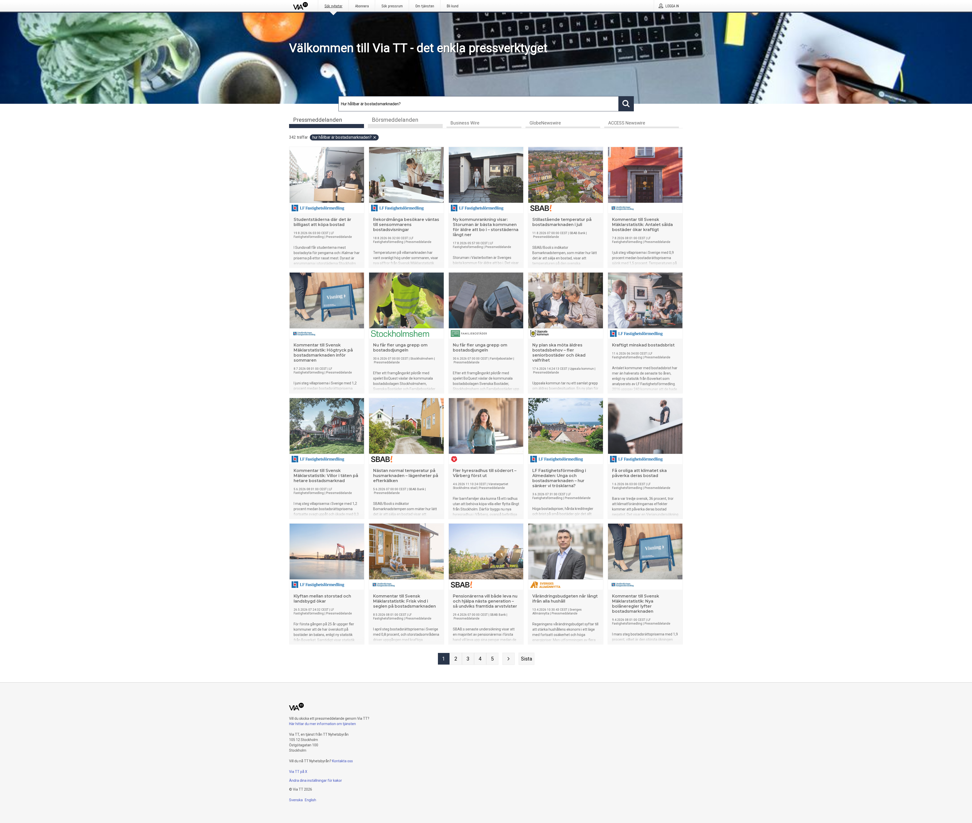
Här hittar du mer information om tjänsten (322, 724)
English (310, 800)
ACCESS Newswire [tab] (626, 123)
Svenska (296, 800)
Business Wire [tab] (465, 123)
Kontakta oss (342, 761)
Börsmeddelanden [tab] (395, 120)
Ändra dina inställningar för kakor (315, 780)
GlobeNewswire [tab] (545, 123)
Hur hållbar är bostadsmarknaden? (342, 137)
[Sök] (626, 103)
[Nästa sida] (508, 659)
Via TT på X (298, 772)
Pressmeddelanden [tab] (317, 120)
